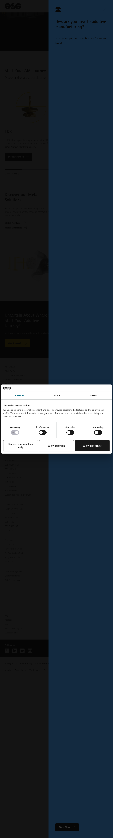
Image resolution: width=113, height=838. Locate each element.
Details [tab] (56, 395)
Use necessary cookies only (20, 446)
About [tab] (93, 395)
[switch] (43, 432)
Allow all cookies (92, 445)
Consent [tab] (19, 395)
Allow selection (56, 445)
